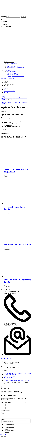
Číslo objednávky (6, 402)
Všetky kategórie (9, 62)
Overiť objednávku (5, 410)
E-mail (3, 405)
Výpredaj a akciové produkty (15, 67)
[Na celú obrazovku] (2, 436)
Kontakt (6, 85)
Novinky (6, 81)
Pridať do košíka (4, 133)
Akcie (5, 82)
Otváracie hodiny (6, 358)
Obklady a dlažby (12, 63)
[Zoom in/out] (1, 436)
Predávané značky (9, 84)
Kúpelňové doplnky (12, 66)
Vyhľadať (3, 16)
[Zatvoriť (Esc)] (5, 436)
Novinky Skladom (12, 65)
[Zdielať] (4, 436)
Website (3, 408)
